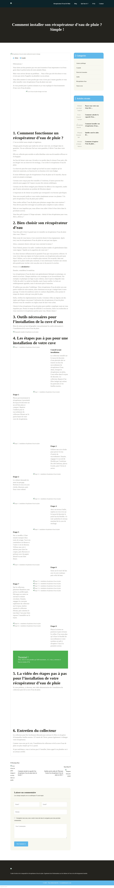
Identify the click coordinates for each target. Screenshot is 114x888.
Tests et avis (79, 86)
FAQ (93, 3)
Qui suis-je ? (84, 3)
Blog (75, 3)
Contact (101, 3)
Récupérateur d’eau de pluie (62, 3)
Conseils (23, 58)
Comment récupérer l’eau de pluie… (91, 143)
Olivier (16, 58)
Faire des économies (81, 72)
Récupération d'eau (81, 81)
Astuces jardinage (81, 63)
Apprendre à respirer (3, 886)
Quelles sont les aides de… (92, 134)
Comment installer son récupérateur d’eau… (92, 125)
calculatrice (25, 267)
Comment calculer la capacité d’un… (92, 116)
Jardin (78, 77)
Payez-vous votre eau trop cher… (92, 107)
